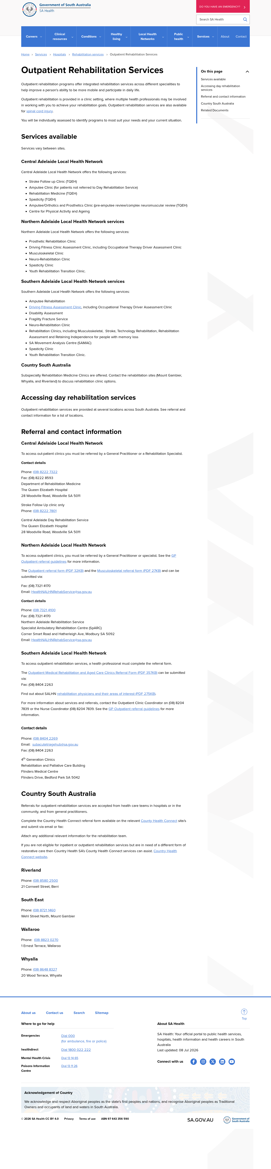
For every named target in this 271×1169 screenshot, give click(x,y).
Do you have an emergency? (219, 6)
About (225, 37)
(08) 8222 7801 (45, 511)
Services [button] (203, 37)
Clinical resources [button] (60, 36)
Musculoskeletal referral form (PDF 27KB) (129, 570)
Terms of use (87, 1118)
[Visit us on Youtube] (232, 1061)
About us (28, 1013)
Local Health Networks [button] (148, 36)
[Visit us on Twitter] (213, 1061)
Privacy (69, 1118)
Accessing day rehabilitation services (220, 88)
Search (79, 1013)
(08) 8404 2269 (45, 738)
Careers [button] (31, 37)
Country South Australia (217, 104)
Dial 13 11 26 (69, 1066)
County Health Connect (159, 821)
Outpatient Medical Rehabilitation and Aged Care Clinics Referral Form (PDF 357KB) (92, 672)
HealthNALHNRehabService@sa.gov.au (61, 592)
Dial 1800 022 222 (76, 1050)
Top (244, 1019)
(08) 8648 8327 (45, 969)
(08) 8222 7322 (45, 472)
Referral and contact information (223, 97)
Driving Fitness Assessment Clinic (55, 307)
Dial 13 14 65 (69, 1058)
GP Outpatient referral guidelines (134, 709)
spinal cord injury (39, 111)
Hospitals (59, 54)
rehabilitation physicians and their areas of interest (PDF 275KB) (106, 694)
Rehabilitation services (88, 54)
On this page (211, 71)
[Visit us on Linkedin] (222, 1061)
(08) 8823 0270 (46, 940)
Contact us (54, 1013)
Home (25, 54)
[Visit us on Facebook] (194, 1061)
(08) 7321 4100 (44, 610)
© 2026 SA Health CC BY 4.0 (40, 1118)
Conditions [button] (89, 37)
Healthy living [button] (116, 36)
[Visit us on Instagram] (203, 1061)
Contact (241, 37)
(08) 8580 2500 (45, 880)
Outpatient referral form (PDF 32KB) (56, 570)
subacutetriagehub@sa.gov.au (55, 744)
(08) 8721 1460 (44, 910)
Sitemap (102, 1013)
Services (41, 54)
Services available (213, 79)
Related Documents (214, 110)
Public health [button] (178, 36)
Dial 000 (68, 1036)
